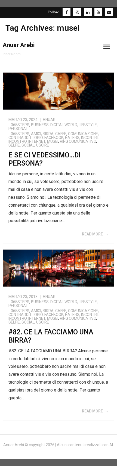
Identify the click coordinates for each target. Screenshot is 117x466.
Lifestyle (88, 125)
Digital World (63, 125)
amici (36, 134)
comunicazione (83, 134)
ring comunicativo (78, 141)
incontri (89, 137)
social (28, 145)
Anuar (49, 119)
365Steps (20, 125)
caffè (60, 134)
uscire (42, 145)
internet (36, 141)
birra (48, 134)
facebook (53, 137)
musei (52, 141)
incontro (17, 141)
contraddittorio (25, 137)
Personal (18, 128)
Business (40, 125)
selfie (14, 145)
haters (72, 137)
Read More (92, 234)
